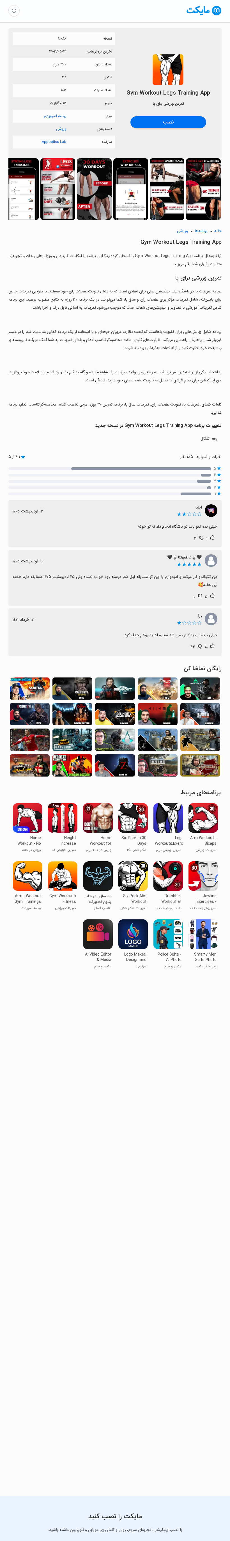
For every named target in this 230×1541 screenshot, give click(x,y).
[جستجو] (14, 10)
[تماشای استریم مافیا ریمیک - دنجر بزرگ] (30, 690)
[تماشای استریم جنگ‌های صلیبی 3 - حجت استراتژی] (30, 767)
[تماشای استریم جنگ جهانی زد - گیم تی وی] (115, 767)
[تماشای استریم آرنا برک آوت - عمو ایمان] (115, 690)
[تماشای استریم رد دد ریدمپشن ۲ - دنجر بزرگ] (72, 767)
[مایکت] (204, 15)
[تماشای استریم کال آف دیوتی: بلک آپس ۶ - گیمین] (115, 716)
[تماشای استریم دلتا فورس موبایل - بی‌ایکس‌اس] (200, 690)
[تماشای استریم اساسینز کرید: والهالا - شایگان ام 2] (115, 741)
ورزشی (61, 129)
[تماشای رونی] (30, 741)
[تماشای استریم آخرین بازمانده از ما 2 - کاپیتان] (200, 716)
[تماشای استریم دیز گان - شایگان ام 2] (158, 767)
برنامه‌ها (201, 231)
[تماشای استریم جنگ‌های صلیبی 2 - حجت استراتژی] (200, 767)
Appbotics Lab (54, 142)
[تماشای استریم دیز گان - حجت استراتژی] (72, 741)
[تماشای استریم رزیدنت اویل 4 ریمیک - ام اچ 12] (30, 716)
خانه (218, 231)
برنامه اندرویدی (55, 116)
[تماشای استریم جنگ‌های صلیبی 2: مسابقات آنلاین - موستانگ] (158, 741)
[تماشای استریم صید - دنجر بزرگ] (72, 716)
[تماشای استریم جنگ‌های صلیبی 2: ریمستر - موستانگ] (200, 741)
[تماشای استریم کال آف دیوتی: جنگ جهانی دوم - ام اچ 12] (72, 690)
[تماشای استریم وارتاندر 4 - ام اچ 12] (158, 690)
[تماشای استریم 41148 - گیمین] (158, 716)
